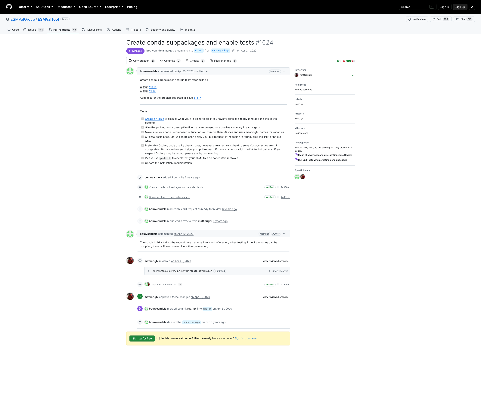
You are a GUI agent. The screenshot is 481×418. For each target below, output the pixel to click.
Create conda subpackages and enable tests (176, 187)
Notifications (419, 19)
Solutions (43, 7)
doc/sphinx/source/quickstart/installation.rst (182, 271)
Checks (198, 60)
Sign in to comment (246, 338)
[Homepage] (9, 7)
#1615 (153, 86)
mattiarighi (151, 261)
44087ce (285, 197)
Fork (442, 19)
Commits (173, 60)
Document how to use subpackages (169, 197)
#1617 (197, 97)
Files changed (226, 60)
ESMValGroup (23, 19)
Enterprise (112, 7)
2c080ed (285, 187)
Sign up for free (142, 338)
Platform (23, 7)
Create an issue (154, 118)
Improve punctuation (163, 284)
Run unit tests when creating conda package (322, 159)
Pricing (132, 7)
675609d (285, 284)
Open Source (88, 7)
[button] (202, 71)
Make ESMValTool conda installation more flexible (325, 155)
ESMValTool (48, 19)
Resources (64, 7)
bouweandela (155, 50)
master (199, 50)
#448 (152, 90)
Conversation (145, 60)
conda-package (220, 50)
